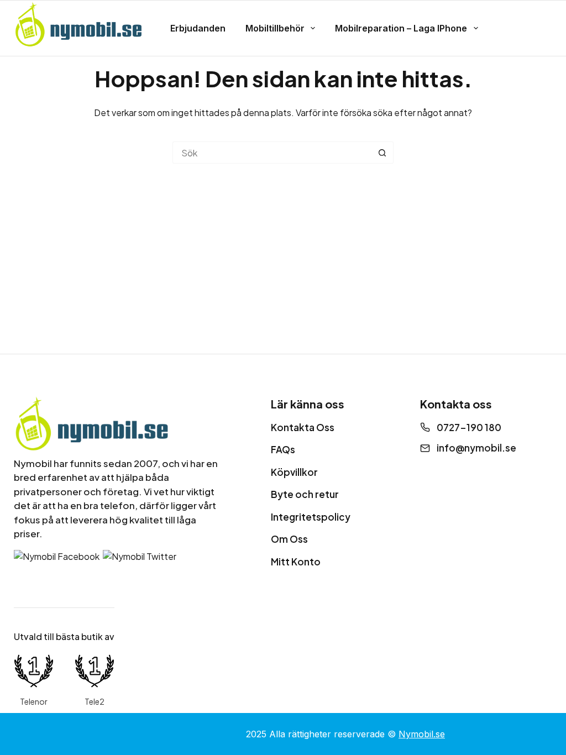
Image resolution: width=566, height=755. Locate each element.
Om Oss (289, 539)
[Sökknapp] (382, 152)
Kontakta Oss (302, 427)
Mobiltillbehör (275, 28)
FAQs (283, 449)
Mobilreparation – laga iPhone (401, 28)
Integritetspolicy (310, 517)
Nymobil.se (422, 734)
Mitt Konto (296, 561)
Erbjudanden (198, 28)
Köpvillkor (294, 472)
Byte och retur (305, 494)
